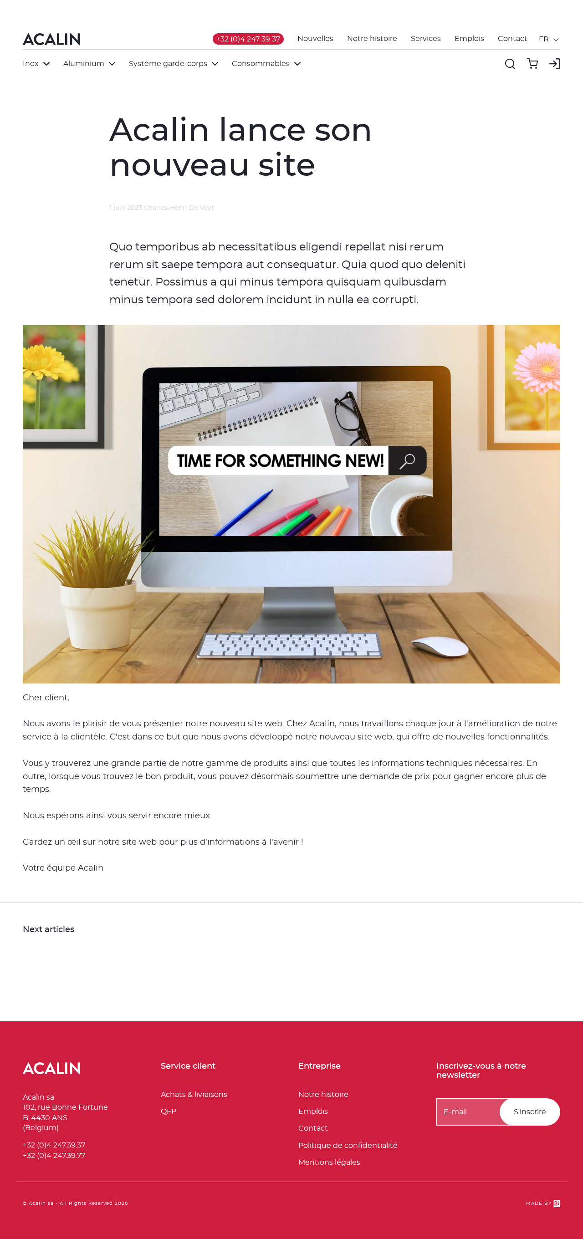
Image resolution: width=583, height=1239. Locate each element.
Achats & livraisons (194, 1094)
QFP (168, 1111)
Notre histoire (372, 38)
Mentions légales (329, 1162)
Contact (512, 38)
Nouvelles (315, 38)
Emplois (469, 38)
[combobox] (549, 39)
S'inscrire (530, 1112)
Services (426, 38)
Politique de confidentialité (348, 1145)
